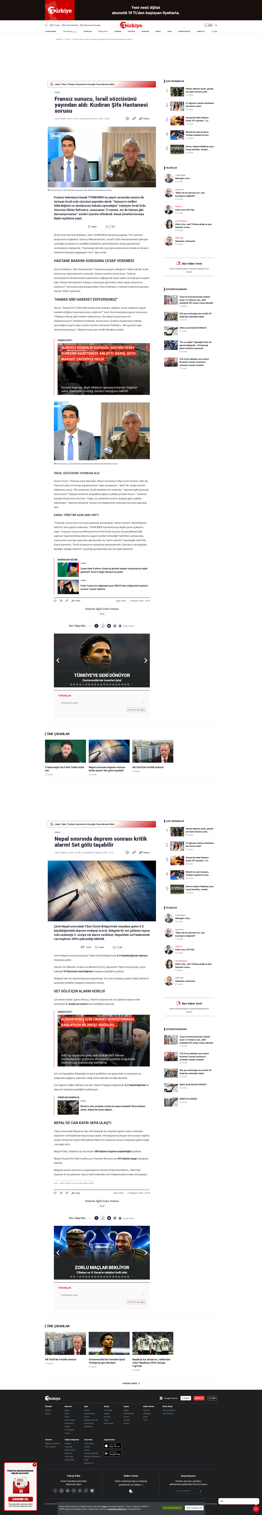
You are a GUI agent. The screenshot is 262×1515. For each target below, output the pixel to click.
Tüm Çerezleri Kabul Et (172, 1508)
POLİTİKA (131, 31)
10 (98, 684)
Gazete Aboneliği (72, 25)
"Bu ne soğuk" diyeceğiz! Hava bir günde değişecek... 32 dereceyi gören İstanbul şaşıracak (195, 345)
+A (113, 227)
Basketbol (88, 1426)
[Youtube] (74, 1491)
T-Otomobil (69, 1430)
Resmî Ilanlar (70, 1450)
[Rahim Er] (169, 209)
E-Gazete (57, 25)
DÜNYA (158, 31)
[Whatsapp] (127, 118)
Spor (86, 1406)
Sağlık (126, 1410)
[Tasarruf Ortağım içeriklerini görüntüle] (70, 32)
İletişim (87, 1447)
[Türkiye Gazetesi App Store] (112, 1446)
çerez (104, 1506)
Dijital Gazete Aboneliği (92, 25)
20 (128, 684)
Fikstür (87, 1417)
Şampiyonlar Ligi (91, 1420)
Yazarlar (48, 1439)
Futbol (86, 1410)
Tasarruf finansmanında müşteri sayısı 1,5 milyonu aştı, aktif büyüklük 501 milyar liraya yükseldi (196, 300)
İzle (216, 31)
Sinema (146, 1410)
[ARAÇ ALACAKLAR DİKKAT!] (171, 335)
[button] (145, 660)
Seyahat (126, 1420)
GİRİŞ (210, 25)
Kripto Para (69, 1423)
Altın (67, 1413)
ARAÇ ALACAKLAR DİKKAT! (193, 328)
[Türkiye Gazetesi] (131, 27)
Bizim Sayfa (167, 1406)
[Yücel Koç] (169, 192)
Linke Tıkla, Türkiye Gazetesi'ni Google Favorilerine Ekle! (84, 84)
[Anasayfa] (52, 1398)
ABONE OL (199, 1398)
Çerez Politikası (210, 1504)
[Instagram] (80, 1491)
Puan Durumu (89, 1413)
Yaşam (126, 1406)
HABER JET (201, 31)
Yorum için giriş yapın (136, 710)
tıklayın (189, 272)
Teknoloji (68, 1447)
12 (104, 684)
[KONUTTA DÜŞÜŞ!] (171, 1106)
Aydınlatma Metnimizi (117, 1509)
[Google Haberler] (127, 625)
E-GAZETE (186, 1398)
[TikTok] (86, 1491)
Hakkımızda (89, 1443)
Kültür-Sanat (148, 1406)
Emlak (67, 1426)
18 (122, 684)
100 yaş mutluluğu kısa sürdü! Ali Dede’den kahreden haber (195, 315)
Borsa (67, 1410)
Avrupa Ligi (88, 1423)
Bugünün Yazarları (52, 1443)
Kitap (145, 1417)
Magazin (68, 1443)
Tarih (145, 1420)
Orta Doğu (108, 1410)
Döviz (67, 1417)
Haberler (68, 1453)
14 (110, 684)
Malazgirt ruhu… (183, 178)
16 (116, 684)
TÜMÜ (131, 684)
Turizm (67, 1433)
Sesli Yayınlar (168, 1413)
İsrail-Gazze (108, 1423)
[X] (96, 626)
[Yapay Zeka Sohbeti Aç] (256, 1509)
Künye (86, 1450)
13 (107, 684)
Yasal (86, 1460)
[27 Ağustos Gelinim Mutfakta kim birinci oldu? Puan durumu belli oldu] (178, 106)
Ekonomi (68, 1406)
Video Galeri (69, 1460)
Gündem (48, 1406)
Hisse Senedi (70, 1420)
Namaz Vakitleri (169, 1410)
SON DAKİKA (51, 31)
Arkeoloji (146, 1413)
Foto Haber (69, 1456)
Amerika (107, 1417)
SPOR (170, 31)
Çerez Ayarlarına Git (194, 1508)
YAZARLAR (88, 31)
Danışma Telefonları (92, 1456)
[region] (131, 1508)
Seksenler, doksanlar (185, 241)
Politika (48, 1410)
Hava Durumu (128, 1413)
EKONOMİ (145, 31)
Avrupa (107, 1413)
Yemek (126, 1417)
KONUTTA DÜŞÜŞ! (188, 1099)
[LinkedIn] (109, 626)
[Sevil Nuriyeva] (169, 224)
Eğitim (47, 1413)
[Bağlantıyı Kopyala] (134, 119)
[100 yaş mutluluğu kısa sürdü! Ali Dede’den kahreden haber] (171, 320)
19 (125, 684)
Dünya (57, 92)
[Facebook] (61, 600)
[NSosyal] (115, 626)
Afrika (106, 1420)
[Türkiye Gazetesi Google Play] (112, 1453)
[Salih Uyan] (169, 241)
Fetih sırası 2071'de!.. (185, 210)
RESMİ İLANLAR (184, 31)
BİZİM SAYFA (103, 31)
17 (119, 684)
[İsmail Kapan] (169, 178)
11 (101, 684)
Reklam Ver (89, 1463)
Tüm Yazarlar (50, 1447)
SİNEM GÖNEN (65, 1183)
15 (113, 684)
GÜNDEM (117, 31)
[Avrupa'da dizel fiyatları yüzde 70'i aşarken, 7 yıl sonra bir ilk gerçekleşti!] (178, 120)
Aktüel (126, 1423)
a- (107, 227)
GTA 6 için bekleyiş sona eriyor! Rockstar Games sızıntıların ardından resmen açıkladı (194, 362)
